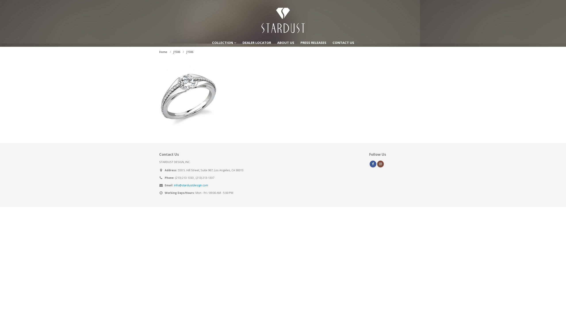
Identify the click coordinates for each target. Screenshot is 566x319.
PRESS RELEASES (313, 42)
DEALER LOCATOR (257, 42)
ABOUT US (285, 42)
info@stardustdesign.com (191, 185)
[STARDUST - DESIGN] (283, 19)
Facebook (373, 164)
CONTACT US (343, 42)
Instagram (380, 164)
